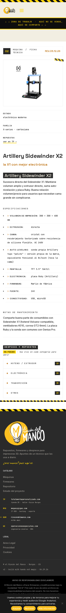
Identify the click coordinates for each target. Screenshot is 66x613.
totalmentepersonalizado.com (25, 499)
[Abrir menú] (21, 10)
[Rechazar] (62, 603)
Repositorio (9, 486)
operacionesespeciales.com (24, 526)
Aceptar (16, 608)
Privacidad (8, 547)
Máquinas (8, 477)
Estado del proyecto (14, 491)
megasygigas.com (19, 508)
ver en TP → (10, 141)
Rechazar (29, 608)
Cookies (7, 552)
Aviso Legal (9, 543)
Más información (47, 608)
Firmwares (8, 481)
